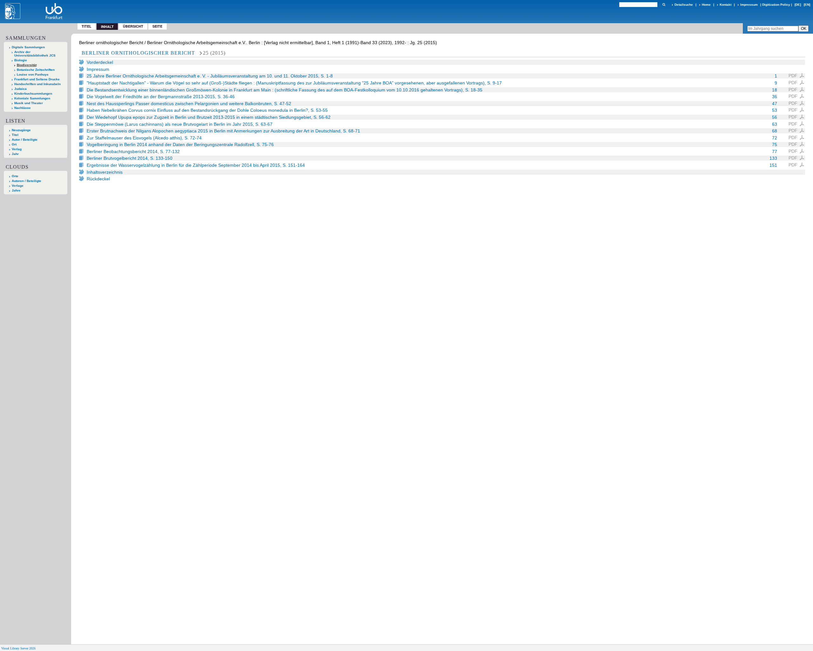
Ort (14, 144)
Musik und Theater (28, 103)
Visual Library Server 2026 (18, 648)
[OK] (663, 4)
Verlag (17, 149)
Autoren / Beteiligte (26, 181)
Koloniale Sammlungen (32, 98)
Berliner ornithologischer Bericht (138, 53)
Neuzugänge (21, 130)
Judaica (20, 89)
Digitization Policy (776, 4)
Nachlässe (22, 108)
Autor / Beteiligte (24, 139)
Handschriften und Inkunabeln (37, 84)
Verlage (18, 185)
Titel (86, 26)
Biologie (20, 60)
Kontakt (725, 4)
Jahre (16, 190)
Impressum (749, 4)
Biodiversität (27, 65)
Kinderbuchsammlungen (33, 93)
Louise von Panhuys (33, 74)
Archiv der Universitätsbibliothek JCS (35, 53)
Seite (157, 26)
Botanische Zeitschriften (36, 69)
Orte (15, 176)
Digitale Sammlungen (28, 47)
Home (706, 4)
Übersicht (133, 26)
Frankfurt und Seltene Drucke (37, 79)
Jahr (15, 154)
